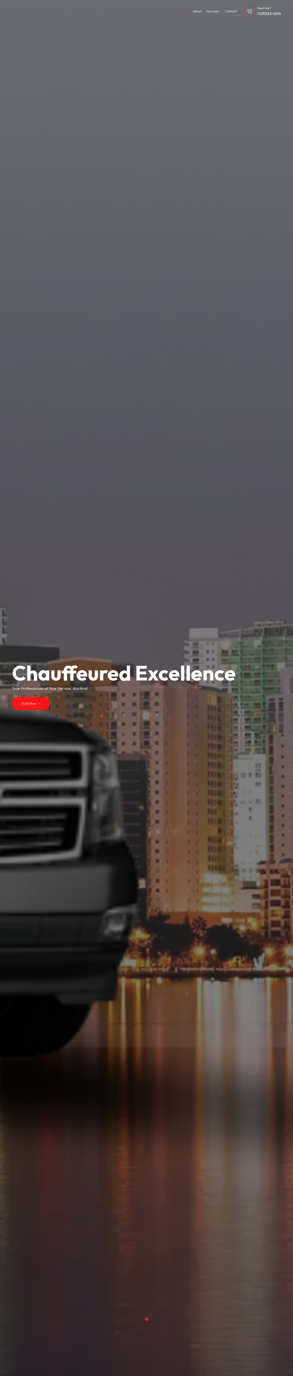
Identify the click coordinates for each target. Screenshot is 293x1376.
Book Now (29, 703)
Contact (231, 11)
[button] (146, 1319)
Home (184, 11)
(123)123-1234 (269, 13)
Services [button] (212, 11)
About (197, 11)
